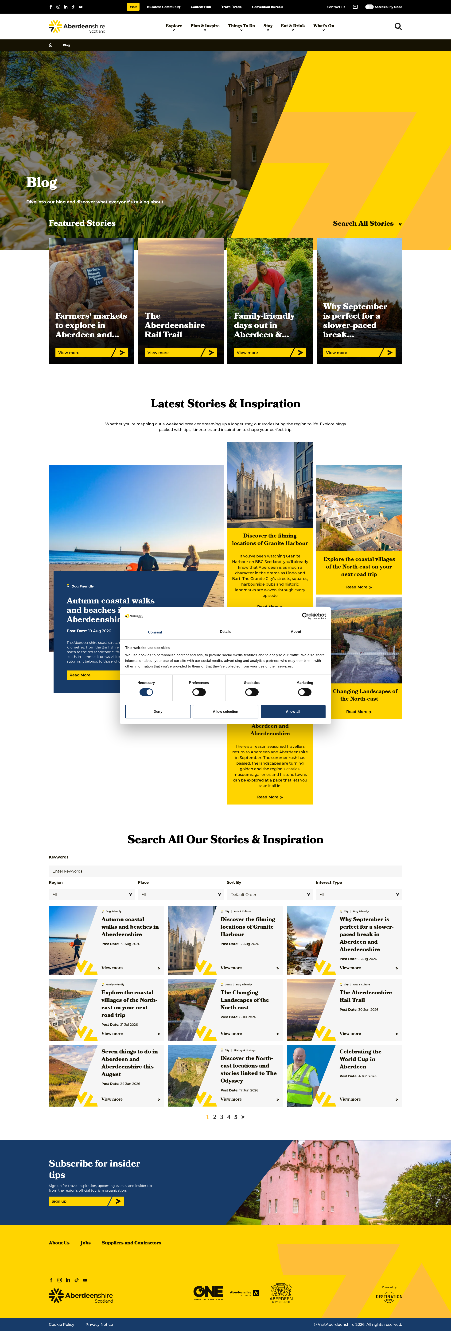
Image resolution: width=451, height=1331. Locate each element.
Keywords (59, 856)
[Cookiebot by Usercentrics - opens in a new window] (305, 616)
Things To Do (241, 26)
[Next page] (243, 1117)
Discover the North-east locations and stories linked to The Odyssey (249, 1070)
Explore (174, 26)
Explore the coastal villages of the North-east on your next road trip (359, 567)
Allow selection (225, 711)
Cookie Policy (61, 1324)
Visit (133, 7)
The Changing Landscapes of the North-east (359, 695)
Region (56, 882)
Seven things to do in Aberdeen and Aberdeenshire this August (129, 1063)
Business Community (163, 7)
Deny (158, 711)
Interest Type (329, 882)
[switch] (199, 692)
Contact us (336, 7)
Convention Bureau (267, 7)
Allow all (293, 711)
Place (143, 882)
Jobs (86, 1243)
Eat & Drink (293, 26)
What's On (323, 26)
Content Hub (201, 7)
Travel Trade (231, 7)
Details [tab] (225, 631)
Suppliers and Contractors (131, 1243)
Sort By (234, 882)
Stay (268, 26)
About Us (59, 1243)
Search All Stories (363, 224)
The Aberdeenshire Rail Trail (366, 996)
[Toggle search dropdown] (398, 26)
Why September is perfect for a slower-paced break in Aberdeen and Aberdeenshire (366, 935)
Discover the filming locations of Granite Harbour (270, 540)
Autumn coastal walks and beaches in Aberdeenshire (130, 927)
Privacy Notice (99, 1324)
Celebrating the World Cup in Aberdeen (360, 1060)
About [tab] (296, 631)
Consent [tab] (155, 632)
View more (112, 968)
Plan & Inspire (205, 26)
